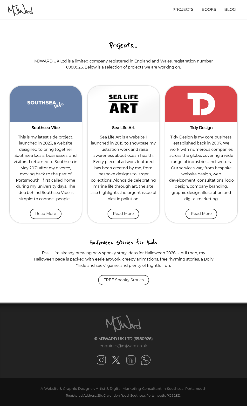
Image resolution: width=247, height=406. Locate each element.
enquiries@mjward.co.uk (124, 346)
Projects (182, 9)
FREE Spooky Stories (123, 280)
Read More (45, 213)
